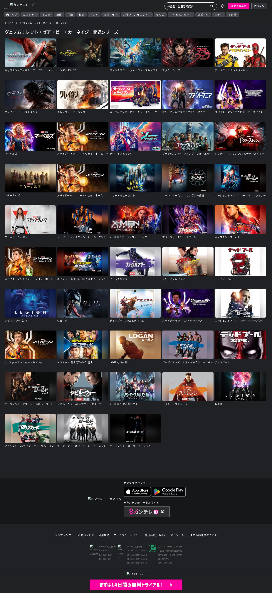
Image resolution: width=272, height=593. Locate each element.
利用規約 (103, 535)
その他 (232, 14)
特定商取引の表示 (156, 535)
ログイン (259, 6)
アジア (94, 14)
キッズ (160, 14)
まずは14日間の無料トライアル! (135, 584)
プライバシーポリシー (127, 535)
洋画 (70, 14)
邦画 (81, 14)
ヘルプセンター (64, 535)
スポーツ (203, 14)
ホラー (218, 14)
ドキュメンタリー (181, 14)
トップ (13, 14)
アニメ (46, 14)
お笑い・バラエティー (136, 14)
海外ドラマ (110, 14)
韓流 (59, 14)
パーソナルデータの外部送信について (194, 535)
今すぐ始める (238, 6)
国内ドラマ (30, 14)
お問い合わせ (86, 535)
